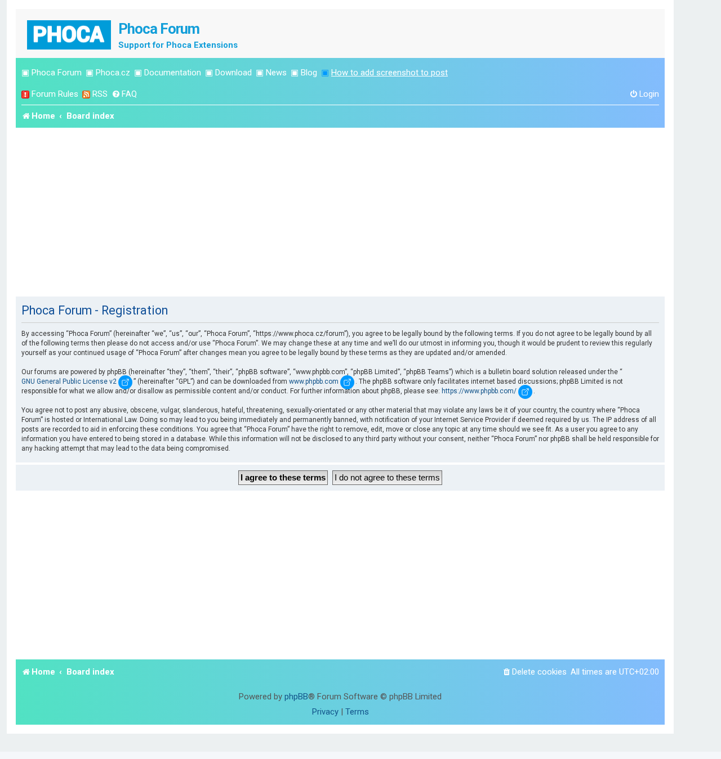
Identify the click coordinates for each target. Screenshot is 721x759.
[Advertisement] (340, 212)
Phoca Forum (57, 73)
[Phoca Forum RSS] (86, 94)
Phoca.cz (113, 73)
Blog (309, 73)
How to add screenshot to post (389, 73)
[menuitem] (124, 94)
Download (233, 73)
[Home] (69, 33)
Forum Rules (55, 94)
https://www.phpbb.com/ (479, 391)
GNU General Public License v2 (69, 381)
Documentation (172, 73)
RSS (100, 94)
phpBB (296, 696)
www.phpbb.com (314, 381)
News (276, 73)
